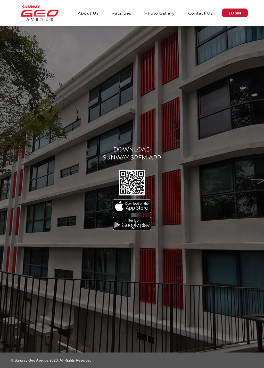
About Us (88, 13)
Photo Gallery (160, 13)
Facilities (121, 13)
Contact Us (200, 13)
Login (235, 13)
